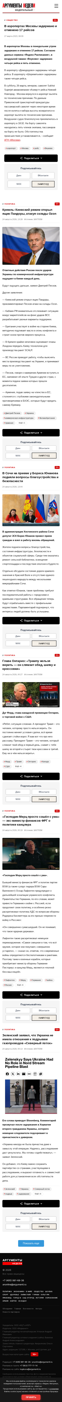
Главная (17, 1309)
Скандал (22, 1301)
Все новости (28, 1309)
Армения (8, 423)
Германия (36, 980)
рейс (36, 148)
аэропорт (11, 148)
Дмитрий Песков (12, 413)
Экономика (19, 1291)
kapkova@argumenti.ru (30, 1369)
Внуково (48, 148)
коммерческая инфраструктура (18, 418)
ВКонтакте (43, 175)
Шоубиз (48, 1291)
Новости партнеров (11, 1312)
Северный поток (41, 1189)
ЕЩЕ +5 (18, 766)
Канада (45, 762)
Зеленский (9, 1189)
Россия (8, 985)
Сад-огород (28, 1298)
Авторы (38, 1309)
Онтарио (31, 762)
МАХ (19, 184)
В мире (29, 1291)
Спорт (5, 1295)
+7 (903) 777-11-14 (29, 1365)
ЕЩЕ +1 (22, 423)
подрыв (8, 1194)
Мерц (22, 980)
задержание (23, 1194)
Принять (31, 1397)
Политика (9, 204)
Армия (5, 1301)
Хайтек (13, 1301)
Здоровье (14, 1295)
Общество (12, 20)
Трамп (18, 762)
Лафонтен (9, 980)
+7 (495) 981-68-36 (13, 1280)
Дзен (18, 175)
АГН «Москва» (12, 140)
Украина (29, 413)
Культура (45, 1295)
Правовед (7, 1298)
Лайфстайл (26, 1295)
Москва (24, 148)
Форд (7, 762)
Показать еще (31, 1243)
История (40, 1298)
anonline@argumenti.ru (14, 1284)
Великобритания (46, 418)
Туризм (35, 1295)
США (7, 766)
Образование (51, 1298)
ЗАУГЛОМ (38, 219)
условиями (54, 1389)
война (49, 980)
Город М (17, 1298)
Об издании (7, 1309)
